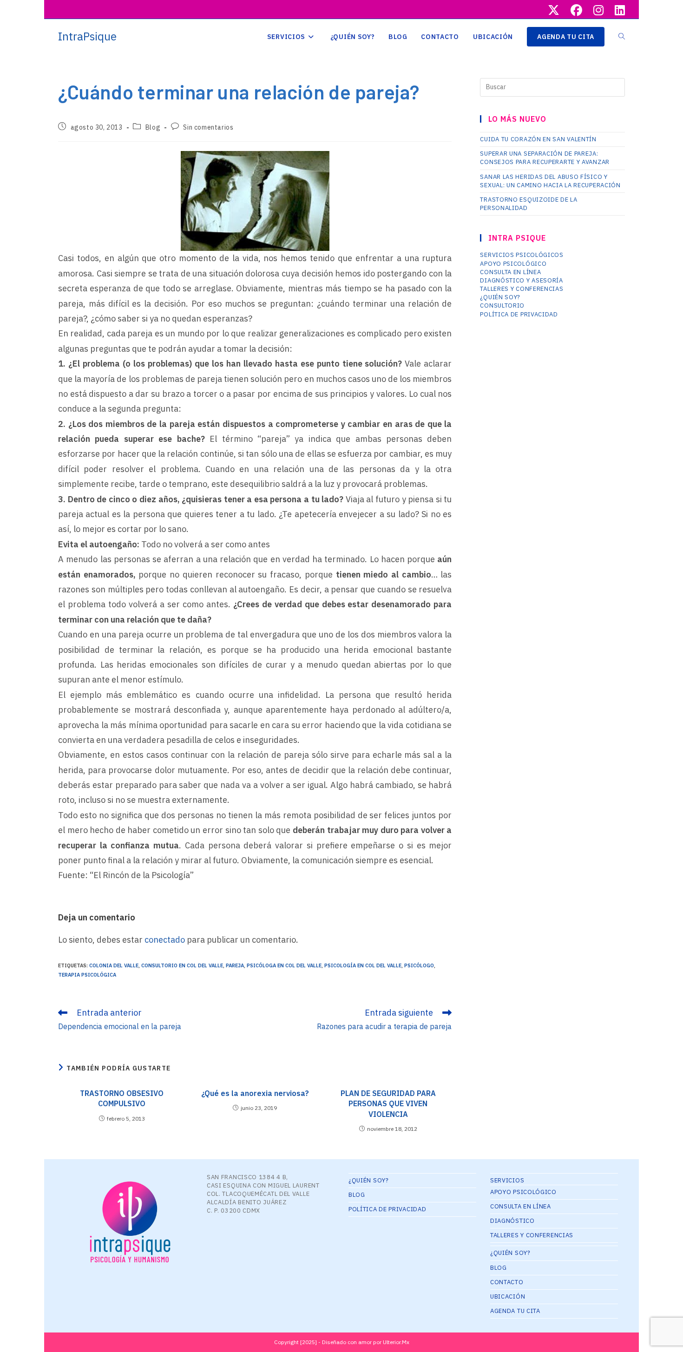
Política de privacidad (519, 314)
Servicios (507, 1180)
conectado (164, 939)
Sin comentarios (208, 127)
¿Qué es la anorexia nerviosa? (255, 1093)
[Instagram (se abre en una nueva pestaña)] (598, 10)
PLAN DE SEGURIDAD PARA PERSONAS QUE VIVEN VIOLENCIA (388, 1104)
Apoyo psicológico (513, 264)
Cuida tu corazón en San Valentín (538, 139)
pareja (235, 965)
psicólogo (419, 965)
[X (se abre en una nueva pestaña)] (553, 10)
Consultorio (502, 305)
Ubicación (507, 1296)
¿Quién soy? (500, 297)
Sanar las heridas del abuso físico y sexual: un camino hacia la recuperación (550, 181)
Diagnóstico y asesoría (521, 280)
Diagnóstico (512, 1221)
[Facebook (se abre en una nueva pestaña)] (576, 10)
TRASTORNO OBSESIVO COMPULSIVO (122, 1098)
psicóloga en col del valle (284, 965)
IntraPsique (87, 36)
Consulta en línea (510, 272)
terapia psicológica (87, 974)
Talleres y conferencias (521, 289)
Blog (152, 127)
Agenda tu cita (515, 1311)
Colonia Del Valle (113, 965)
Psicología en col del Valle (362, 965)
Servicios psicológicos (521, 255)
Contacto (507, 1282)
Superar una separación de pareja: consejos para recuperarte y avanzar (545, 158)
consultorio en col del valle (182, 965)
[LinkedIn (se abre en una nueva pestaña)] (617, 10)
